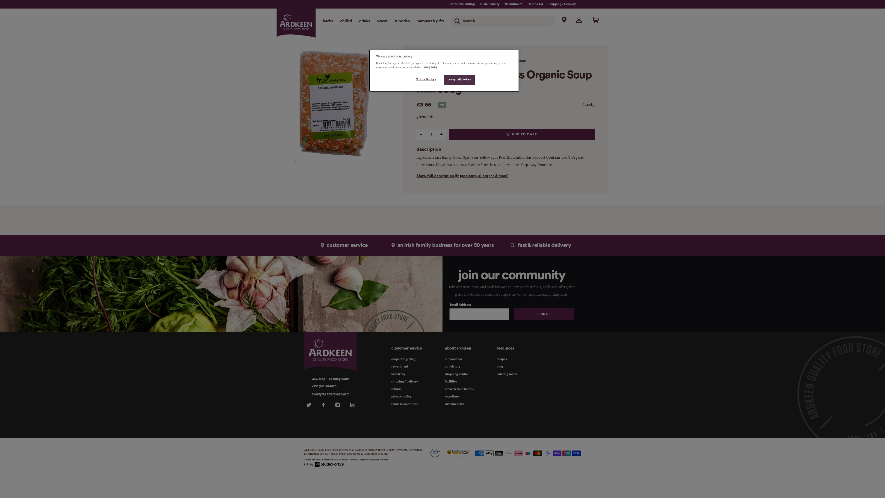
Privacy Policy (430, 67)
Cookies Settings (426, 79)
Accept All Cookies (459, 79)
